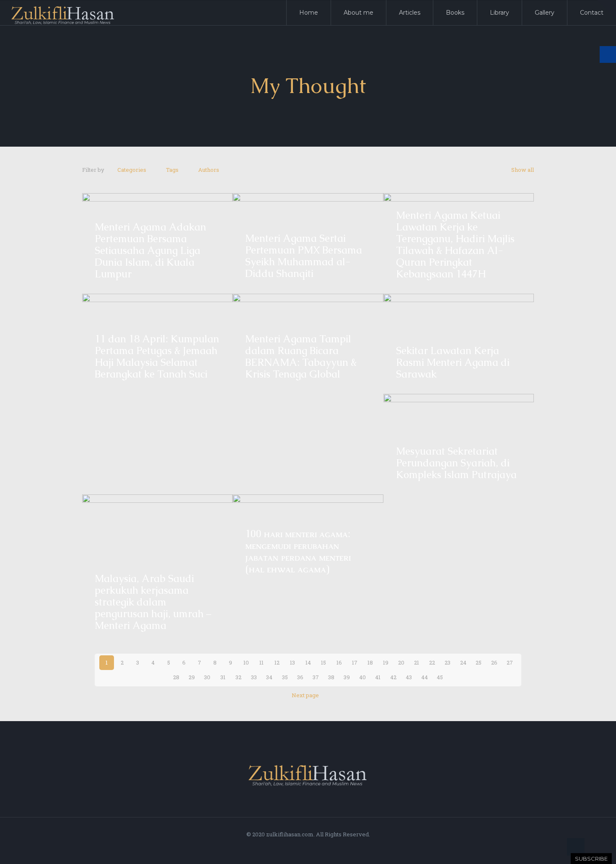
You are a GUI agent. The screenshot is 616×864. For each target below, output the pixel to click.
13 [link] (292, 662)
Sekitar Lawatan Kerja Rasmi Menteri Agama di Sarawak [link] (453, 362)
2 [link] (122, 662)
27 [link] (510, 662)
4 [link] (153, 662)
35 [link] (285, 677)
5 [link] (168, 662)
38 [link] (331, 677)
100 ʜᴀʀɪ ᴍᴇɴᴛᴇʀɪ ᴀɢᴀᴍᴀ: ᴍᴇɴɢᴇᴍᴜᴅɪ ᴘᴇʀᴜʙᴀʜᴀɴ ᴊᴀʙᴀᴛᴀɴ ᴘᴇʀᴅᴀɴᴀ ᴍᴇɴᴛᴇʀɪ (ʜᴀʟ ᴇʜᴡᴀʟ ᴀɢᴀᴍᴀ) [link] (298, 551)
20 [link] (401, 662)
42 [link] (393, 677)
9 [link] (230, 662)
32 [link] (238, 677)
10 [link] (246, 662)
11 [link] (261, 662)
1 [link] (107, 662)
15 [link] (323, 662)
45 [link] (440, 677)
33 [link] (254, 677)
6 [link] (184, 662)
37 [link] (316, 677)
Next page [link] (305, 695)
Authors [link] (208, 169)
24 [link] (463, 662)
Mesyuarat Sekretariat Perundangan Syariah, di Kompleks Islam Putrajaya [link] (456, 463)
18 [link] (370, 662)
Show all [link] (522, 169)
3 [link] (137, 662)
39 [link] (347, 677)
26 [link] (494, 662)
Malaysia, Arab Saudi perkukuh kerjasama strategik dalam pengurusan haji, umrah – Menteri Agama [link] (153, 602)
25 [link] (478, 662)
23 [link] (447, 662)
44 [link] (424, 677)
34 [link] (269, 677)
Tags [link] (172, 169)
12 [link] (277, 662)
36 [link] (300, 677)
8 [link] (215, 662)
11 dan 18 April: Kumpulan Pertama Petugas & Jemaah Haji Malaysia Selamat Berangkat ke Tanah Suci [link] (157, 356)
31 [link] (222, 677)
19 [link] (385, 662)
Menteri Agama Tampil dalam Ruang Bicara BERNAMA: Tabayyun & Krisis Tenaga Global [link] (301, 356)
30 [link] (207, 677)
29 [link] (192, 677)
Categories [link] (131, 169)
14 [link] (308, 662)
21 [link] (416, 662)
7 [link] (199, 662)
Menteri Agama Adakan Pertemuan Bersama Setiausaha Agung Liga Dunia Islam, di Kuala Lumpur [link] (150, 250)
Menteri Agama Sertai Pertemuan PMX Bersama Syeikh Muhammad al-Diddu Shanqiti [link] (303, 256)
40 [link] (362, 677)
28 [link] (176, 677)
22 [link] (432, 662)
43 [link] (409, 677)
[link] (606, 9)
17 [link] (354, 662)
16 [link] (339, 662)
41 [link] (377, 677)
